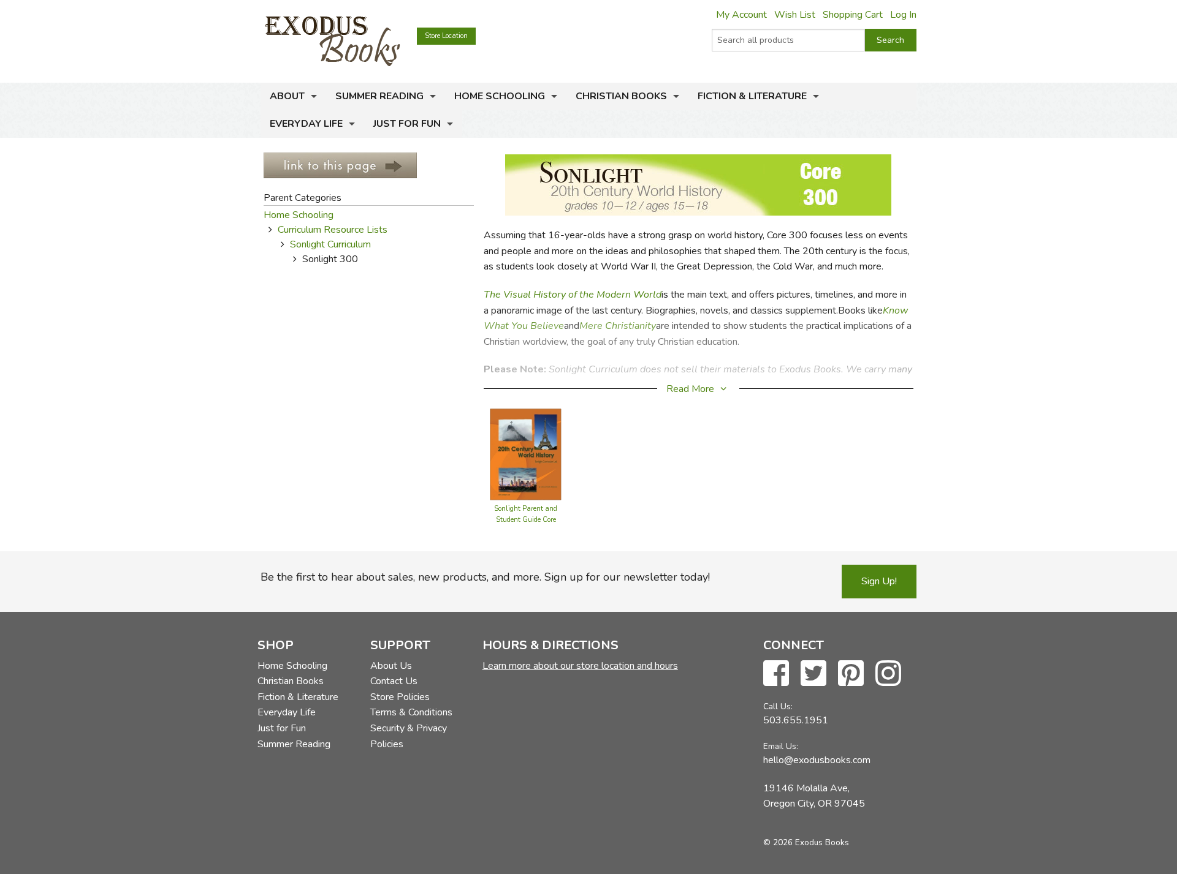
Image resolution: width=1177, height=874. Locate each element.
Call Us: (778, 706)
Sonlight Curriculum (330, 244)
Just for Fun (407, 123)
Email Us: (780, 746)
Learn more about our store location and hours (580, 665)
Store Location (446, 35)
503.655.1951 (795, 720)
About (287, 96)
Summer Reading (379, 96)
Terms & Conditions (411, 712)
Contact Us (393, 681)
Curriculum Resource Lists (332, 229)
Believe (547, 326)
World (647, 294)
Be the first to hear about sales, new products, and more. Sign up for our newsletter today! (485, 577)
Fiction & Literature (752, 96)
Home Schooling (499, 96)
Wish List (794, 14)
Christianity (630, 326)
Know (895, 310)
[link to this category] (340, 164)
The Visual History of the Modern (558, 294)
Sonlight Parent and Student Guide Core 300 (525, 519)
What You (507, 326)
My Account (741, 14)
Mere (591, 326)
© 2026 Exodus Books (806, 842)
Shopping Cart (853, 14)
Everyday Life (306, 123)
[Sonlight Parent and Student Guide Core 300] (526, 454)
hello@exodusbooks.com (816, 760)
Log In (903, 14)
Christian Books (621, 96)
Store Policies (400, 697)
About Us (391, 665)
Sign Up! (879, 581)
